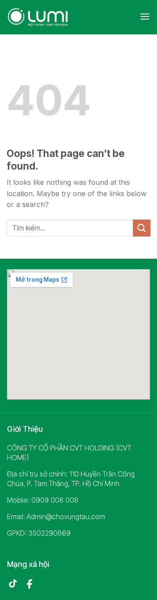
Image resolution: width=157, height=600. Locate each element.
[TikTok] (12, 584)
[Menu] (145, 16)
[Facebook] (29, 584)
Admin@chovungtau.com (66, 516)
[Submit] (141, 228)
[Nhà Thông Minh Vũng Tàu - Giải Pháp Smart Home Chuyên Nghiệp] (45, 17)
